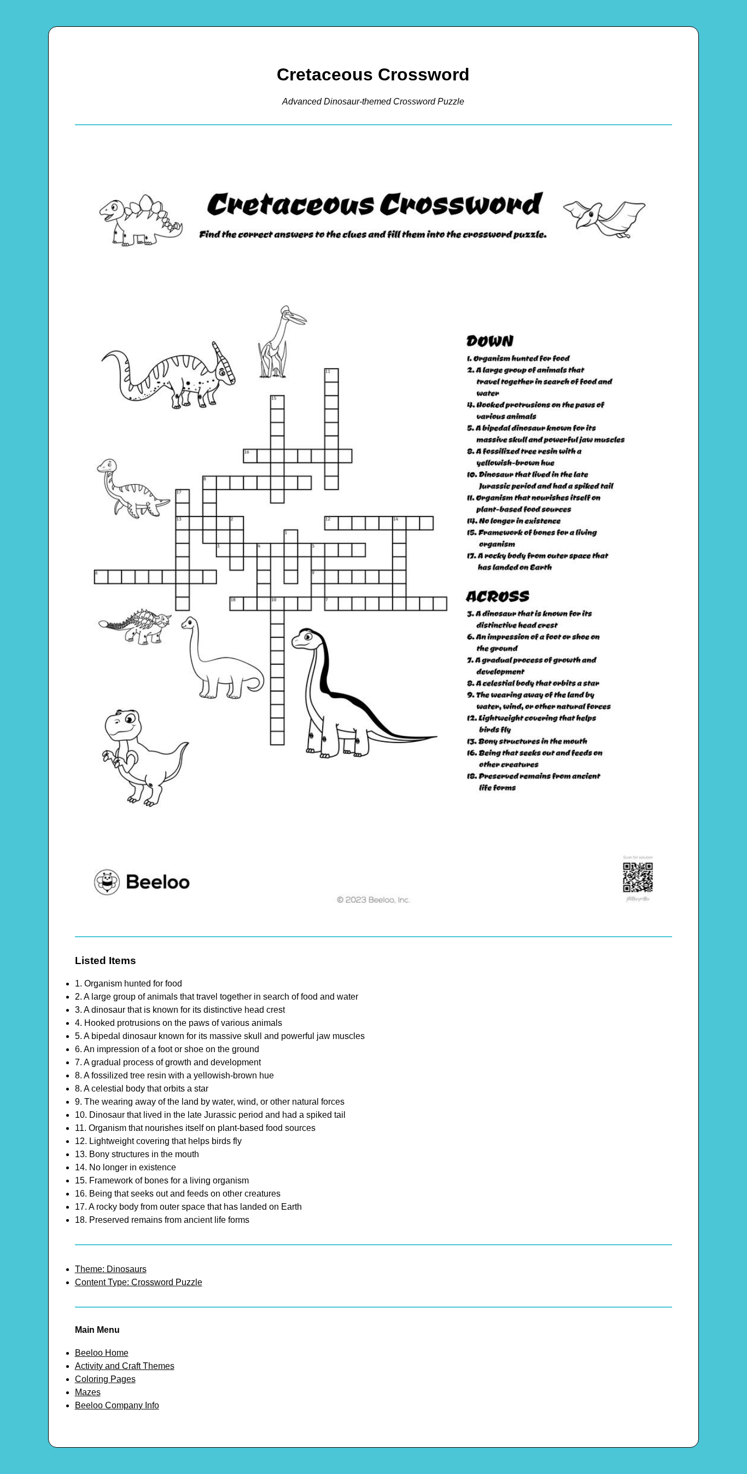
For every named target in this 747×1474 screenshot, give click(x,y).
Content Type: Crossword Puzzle (138, 1282)
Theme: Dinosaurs (111, 1269)
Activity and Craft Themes (124, 1366)
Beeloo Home (102, 1352)
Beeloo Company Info (117, 1405)
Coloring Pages (105, 1379)
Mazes (88, 1392)
